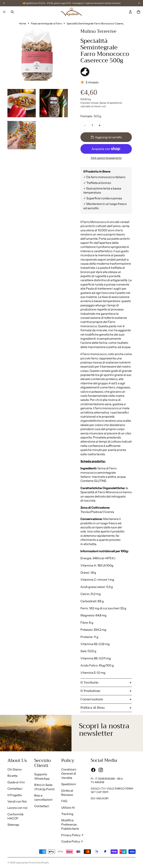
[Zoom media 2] (21, 103)
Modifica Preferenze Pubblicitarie (70, 824)
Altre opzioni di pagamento (106, 157)
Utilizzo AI (68, 807)
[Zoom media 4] (21, 135)
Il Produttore (90, 691)
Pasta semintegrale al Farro (46, 23)
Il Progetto (14, 795)
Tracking (67, 814)
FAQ (64, 801)
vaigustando (21, 862)
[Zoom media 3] (53, 103)
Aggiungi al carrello (108, 137)
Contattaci (14, 788)
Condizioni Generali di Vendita (68, 774)
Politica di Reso (92, 708)
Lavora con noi (17, 808)
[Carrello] (138, 12)
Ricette (12, 776)
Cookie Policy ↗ (72, 841)
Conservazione (91, 699)
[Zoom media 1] (37, 55)
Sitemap (13, 824)
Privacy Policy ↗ (72, 835)
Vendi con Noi (17, 801)
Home (22, 23)
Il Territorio (89, 682)
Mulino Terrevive (98, 31)
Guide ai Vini (16, 782)
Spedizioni (68, 784)
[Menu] (4, 12)
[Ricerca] (12, 12)
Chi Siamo (14, 769)
